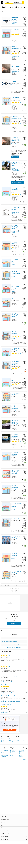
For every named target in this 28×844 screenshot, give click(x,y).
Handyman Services (21, 753)
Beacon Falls (10, 741)
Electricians (12, 752)
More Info (13, 23)
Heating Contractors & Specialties (11, 659)
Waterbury (3, 738)
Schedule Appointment (18, 182)
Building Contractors (16, 585)
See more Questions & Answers (14, 647)
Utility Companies (19, 210)
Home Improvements (20, 366)
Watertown (24, 738)
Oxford (9, 740)
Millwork (11, 755)
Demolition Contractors (12, 751)
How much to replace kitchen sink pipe (9, 641)
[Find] (23, 2)
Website (13, 22)
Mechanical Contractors (21, 751)
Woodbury (17, 740)
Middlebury (9, 585)
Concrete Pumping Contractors (4, 756)
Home (2, 585)
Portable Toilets (18, 670)
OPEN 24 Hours (19, 14)
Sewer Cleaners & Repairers (21, 69)
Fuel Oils (17, 245)
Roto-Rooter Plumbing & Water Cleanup (9, 695)
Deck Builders (4, 757)
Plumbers (13, 20)
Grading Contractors (21, 756)
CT (5, 585)
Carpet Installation (4, 752)
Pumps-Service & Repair (20, 382)
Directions (17, 37)
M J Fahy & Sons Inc (5, 653)
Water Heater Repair (20, 475)
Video (16, 22)
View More (25, 759)
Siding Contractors (4, 750)
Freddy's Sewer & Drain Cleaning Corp (16, 66)
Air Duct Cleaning (19, 300)
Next (21, 591)
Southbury (10, 738)
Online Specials (15, 169)
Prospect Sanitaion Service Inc (16, 48)
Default (23, 11)
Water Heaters (18, 20)
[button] (26, 2)
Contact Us (16, 156)
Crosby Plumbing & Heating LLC (7, 704)
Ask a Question (14, 634)
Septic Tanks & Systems (20, 51)
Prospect (23, 740)
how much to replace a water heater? (9, 637)
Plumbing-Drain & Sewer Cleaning (11, 698)
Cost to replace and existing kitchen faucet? (10, 644)
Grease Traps (18, 166)
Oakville (2, 741)
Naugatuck (17, 738)
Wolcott (2, 740)
